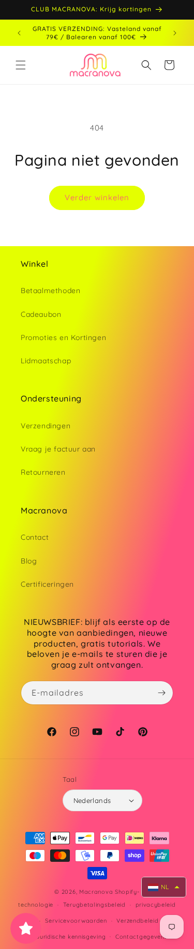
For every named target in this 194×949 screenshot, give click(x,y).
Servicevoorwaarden (76, 920)
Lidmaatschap (46, 360)
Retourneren (43, 472)
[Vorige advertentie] (19, 33)
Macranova (96, 891)
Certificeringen (47, 584)
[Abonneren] (161, 693)
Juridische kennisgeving (71, 936)
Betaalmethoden (50, 290)
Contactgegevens (141, 936)
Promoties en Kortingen (63, 337)
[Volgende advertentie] (174, 33)
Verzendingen (45, 425)
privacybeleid (156, 904)
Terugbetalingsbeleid (94, 904)
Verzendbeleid (137, 920)
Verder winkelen (97, 197)
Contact (35, 537)
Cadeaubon (41, 314)
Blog (29, 561)
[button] (20, 65)
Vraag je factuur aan (58, 449)
